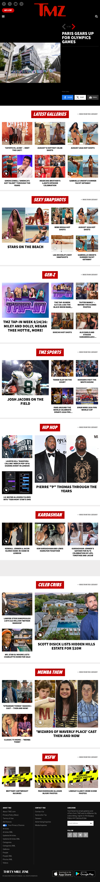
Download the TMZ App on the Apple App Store (62, 874)
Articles (6, 829)
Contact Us (39, 812)
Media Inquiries (41, 825)
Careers (38, 818)
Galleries (6, 849)
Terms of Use (8, 818)
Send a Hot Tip (41, 815)
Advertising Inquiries (43, 822)
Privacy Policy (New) (11, 815)
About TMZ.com (9, 812)
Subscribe (91, 823)
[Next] (73, 27)
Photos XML (7, 859)
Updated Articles (9, 835)
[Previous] (64, 27)
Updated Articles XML (11, 839)
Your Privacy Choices (16, 825)
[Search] (96, 16)
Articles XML (8, 832)
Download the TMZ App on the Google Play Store (84, 874)
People (5, 853)
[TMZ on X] (10, 4)
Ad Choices (7, 822)
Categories (7, 842)
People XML (7, 856)
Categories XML (9, 846)
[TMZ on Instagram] (21, 4)
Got (8, 10)
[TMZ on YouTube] (80, 834)
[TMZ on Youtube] (16, 4)
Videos (5, 863)
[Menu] (3, 16)
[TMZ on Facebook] (4, 4)
